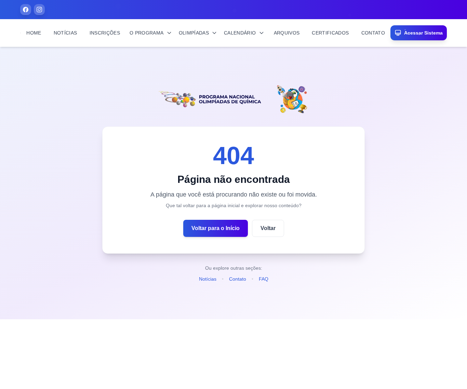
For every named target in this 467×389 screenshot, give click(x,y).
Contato (237, 279)
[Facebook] (25, 9)
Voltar (268, 228)
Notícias (207, 279)
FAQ (263, 279)
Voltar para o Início (215, 228)
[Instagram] (39, 9)
